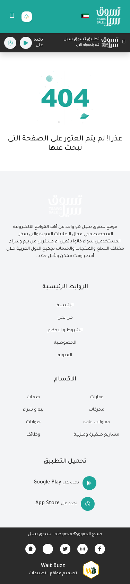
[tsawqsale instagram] (82, 549)
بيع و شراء (33, 409)
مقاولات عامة (97, 422)
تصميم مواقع (63, 573)
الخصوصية (65, 343)
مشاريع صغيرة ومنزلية (96, 434)
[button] (81, 16)
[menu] (12, 16)
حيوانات (33, 422)
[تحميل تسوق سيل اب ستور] (10, 43)
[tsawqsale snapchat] (30, 549)
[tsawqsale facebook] (100, 549)
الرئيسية (65, 305)
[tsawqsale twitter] (65, 549)
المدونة (65, 355)
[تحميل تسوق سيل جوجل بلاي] (26, 43)
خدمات (33, 397)
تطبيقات (37, 573)
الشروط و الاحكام (65, 330)
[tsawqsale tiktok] (48, 549)
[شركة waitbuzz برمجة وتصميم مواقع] (90, 570)
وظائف (33, 434)
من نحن (65, 318)
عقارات (96, 397)
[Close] (124, 42)
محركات (96, 409)
